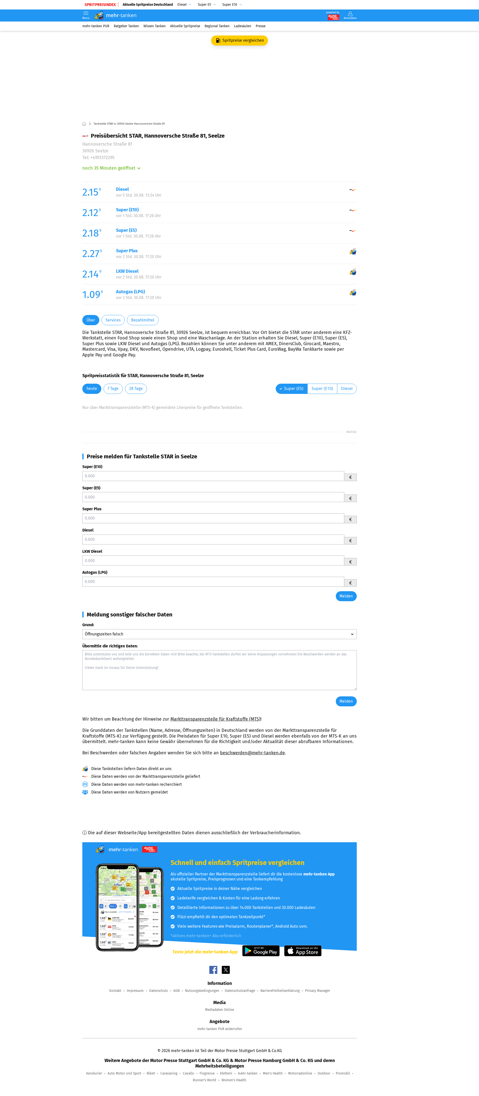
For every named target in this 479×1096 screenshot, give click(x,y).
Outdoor (324, 1073)
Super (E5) (91, 488)
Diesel (88, 530)
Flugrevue (207, 1073)
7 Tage (113, 388)
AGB (176, 991)
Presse (260, 26)
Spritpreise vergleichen (243, 40)
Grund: (88, 624)
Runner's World (204, 1080)
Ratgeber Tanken (126, 26)
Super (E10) (92, 466)
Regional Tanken (217, 26)
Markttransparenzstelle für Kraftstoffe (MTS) (215, 719)
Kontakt (115, 991)
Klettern (226, 1073)
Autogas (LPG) (94, 572)
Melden (346, 596)
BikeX (151, 1073)
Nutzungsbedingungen (202, 991)
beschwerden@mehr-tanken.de (252, 753)
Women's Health (234, 1080)
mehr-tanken (247, 1073)
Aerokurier (94, 1073)
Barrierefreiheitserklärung (280, 991)
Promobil (343, 1073)
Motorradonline (300, 1073)
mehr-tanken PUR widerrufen (219, 1029)
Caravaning (168, 1073)
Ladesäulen (242, 26)
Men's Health (273, 1073)
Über (91, 320)
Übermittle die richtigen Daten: (110, 646)
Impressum (135, 991)
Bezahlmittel (142, 320)
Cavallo (188, 1073)
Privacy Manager (317, 991)
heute (92, 388)
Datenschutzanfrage (240, 991)
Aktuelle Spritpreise (185, 26)
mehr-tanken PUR (95, 26)
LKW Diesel (92, 551)
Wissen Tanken (154, 26)
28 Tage (136, 388)
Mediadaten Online (219, 1010)
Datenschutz (158, 991)
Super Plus (92, 509)
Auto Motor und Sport (124, 1073)
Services (113, 320)
